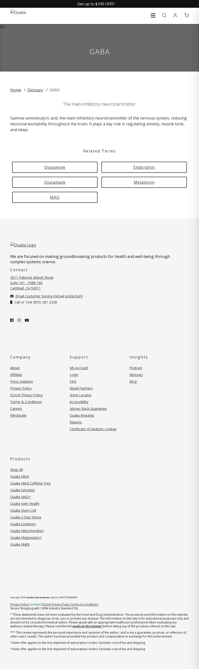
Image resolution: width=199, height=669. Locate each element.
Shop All (16, 469)
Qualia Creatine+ (23, 524)
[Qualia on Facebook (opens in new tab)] (12, 320)
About (15, 368)
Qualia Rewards (82, 415)
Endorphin (144, 167)
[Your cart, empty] (186, 15)
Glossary (35, 90)
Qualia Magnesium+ (26, 537)
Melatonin (144, 182)
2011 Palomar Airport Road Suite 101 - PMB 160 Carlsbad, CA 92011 (31, 282)
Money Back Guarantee (88, 408)
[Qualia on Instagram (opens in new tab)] (19, 320)
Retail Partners (81, 388)
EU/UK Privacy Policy (26, 395)
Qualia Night (20, 544)
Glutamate (55, 182)
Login (74, 374)
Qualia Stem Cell (23, 510)
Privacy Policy (21, 388)
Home (15, 90)
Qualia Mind (19, 476)
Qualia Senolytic (22, 490)
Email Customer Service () (49, 296)
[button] (153, 15)
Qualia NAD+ (20, 496)
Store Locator (80, 395)
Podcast (135, 368)
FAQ (73, 381)
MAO (55, 197)
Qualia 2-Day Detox (25, 517)
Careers (16, 408)
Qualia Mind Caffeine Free (30, 483)
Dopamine (54, 167)
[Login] (175, 15)
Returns (76, 422)
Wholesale (18, 415)
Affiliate (16, 374)
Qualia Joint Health (24, 503)
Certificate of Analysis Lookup (93, 429)
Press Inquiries (21, 381)
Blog (133, 381)
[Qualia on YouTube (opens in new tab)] (27, 320)
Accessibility (79, 401)
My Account (79, 368)
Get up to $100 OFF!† (96, 4)
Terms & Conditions (26, 401)
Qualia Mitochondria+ (27, 530)
